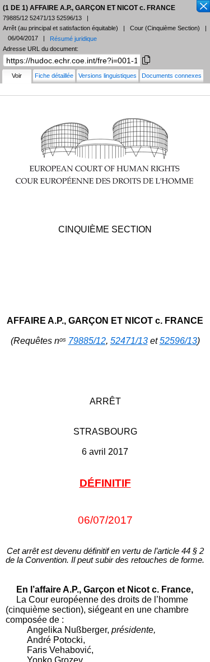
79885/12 (87, 341)
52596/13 (178, 341)
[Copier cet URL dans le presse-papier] (146, 59)
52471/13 (129, 341)
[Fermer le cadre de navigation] (202, 6)
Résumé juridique (73, 38)
